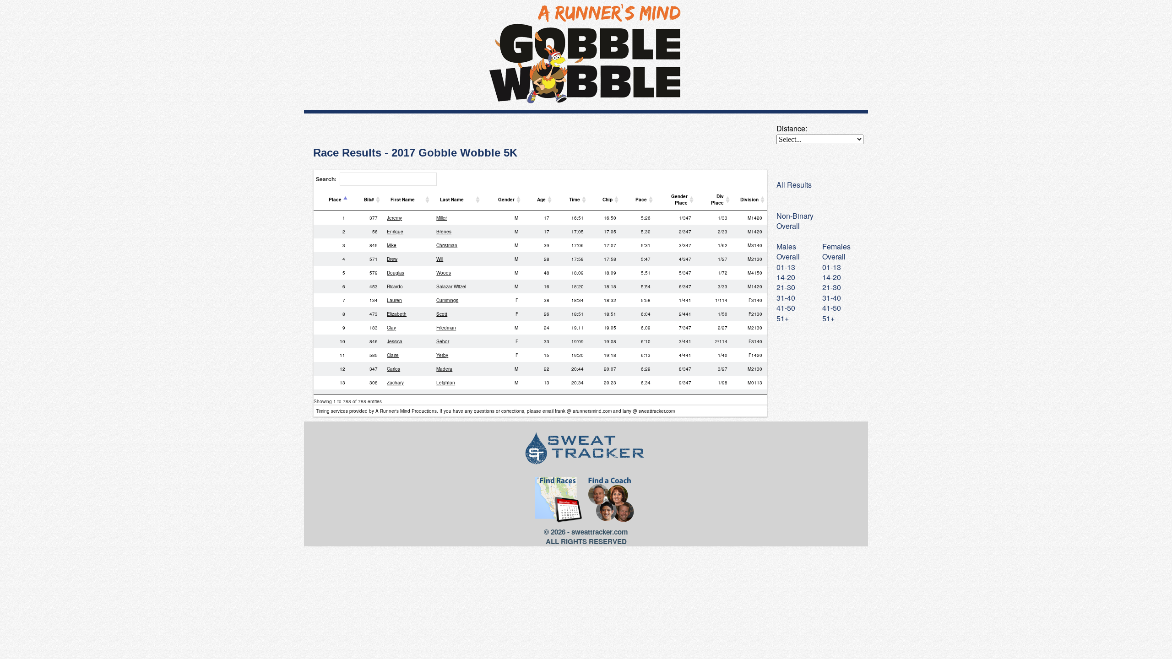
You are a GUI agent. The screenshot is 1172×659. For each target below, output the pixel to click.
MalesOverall (788, 251)
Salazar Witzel (451, 286)
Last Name (452, 199)
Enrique (395, 231)
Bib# (369, 199)
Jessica (394, 341)
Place (335, 199)
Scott (441, 314)
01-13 (831, 267)
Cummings (447, 300)
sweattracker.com (599, 532)
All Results (794, 184)
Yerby (442, 355)
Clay (391, 327)
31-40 (831, 297)
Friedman (446, 327)
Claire (393, 355)
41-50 (831, 307)
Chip (607, 199)
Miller (441, 218)
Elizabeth (397, 314)
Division (749, 199)
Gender (506, 199)
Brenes (443, 231)
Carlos (393, 369)
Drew (392, 259)
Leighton (445, 382)
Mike (391, 245)
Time (574, 199)
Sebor (442, 341)
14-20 (831, 277)
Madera (444, 369)
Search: (326, 179)
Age (541, 199)
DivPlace (717, 199)
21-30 (831, 287)
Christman (446, 245)
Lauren (394, 300)
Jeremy (394, 218)
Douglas (395, 273)
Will (439, 259)
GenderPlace (679, 199)
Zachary (395, 382)
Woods (443, 273)
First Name (403, 199)
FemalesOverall (836, 251)
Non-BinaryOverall (795, 221)
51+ (828, 318)
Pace (641, 199)
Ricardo (395, 286)
